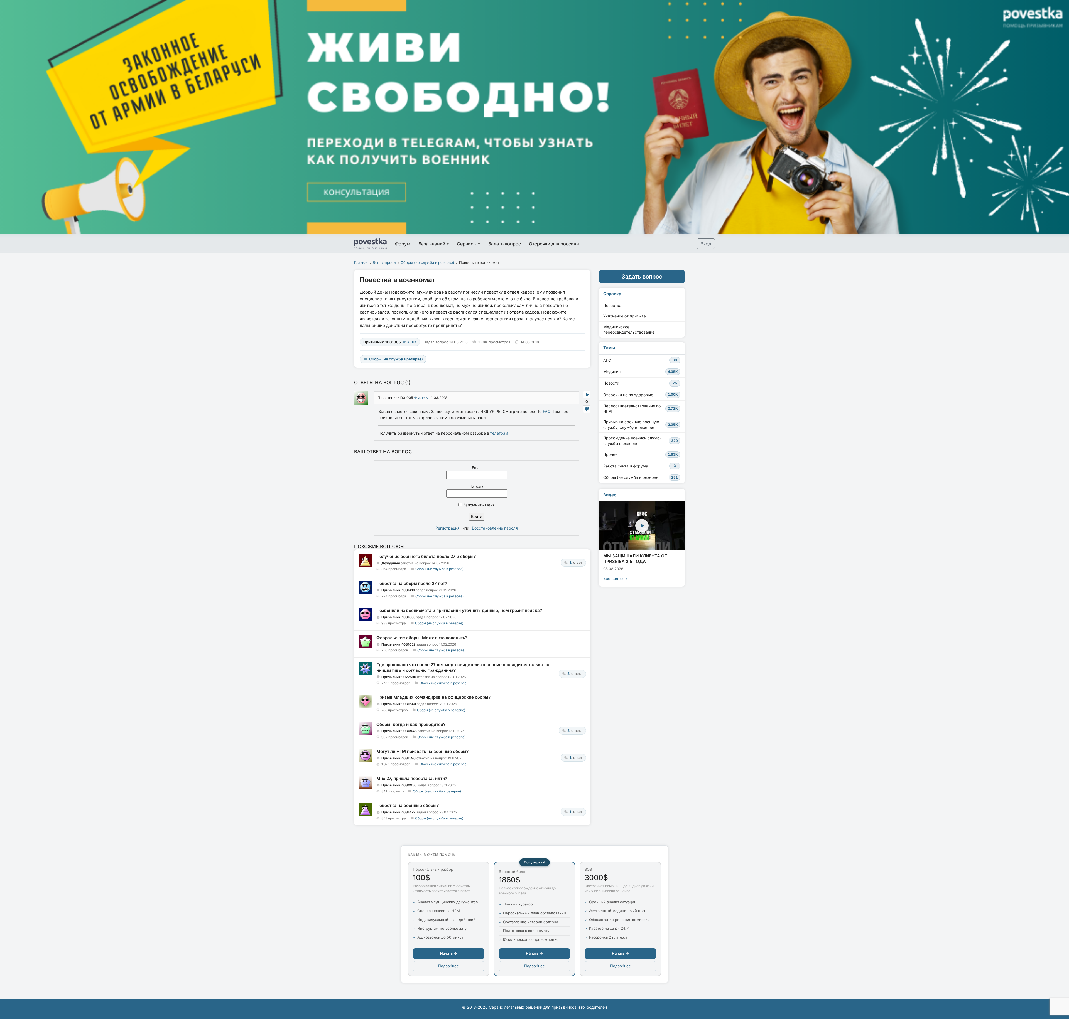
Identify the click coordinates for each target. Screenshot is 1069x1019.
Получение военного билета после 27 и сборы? (426, 556)
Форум (402, 244)
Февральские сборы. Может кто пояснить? (421, 637)
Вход (705, 244)
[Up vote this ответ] (586, 394)
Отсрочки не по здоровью (640, 394)
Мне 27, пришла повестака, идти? (411, 778)
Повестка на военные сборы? (407, 805)
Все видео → (615, 578)
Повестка (612, 305)
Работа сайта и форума (639, 466)
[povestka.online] (370, 244)
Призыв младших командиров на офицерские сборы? (433, 697)
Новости (640, 383)
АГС (640, 360)
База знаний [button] (431, 244)
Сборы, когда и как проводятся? (410, 724)
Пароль (476, 486)
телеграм (499, 433)
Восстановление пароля (495, 528)
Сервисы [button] (467, 244)
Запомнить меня (478, 505)
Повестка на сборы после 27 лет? (411, 583)
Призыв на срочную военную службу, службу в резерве (640, 424)
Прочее (640, 454)
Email (476, 467)
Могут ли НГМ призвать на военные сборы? (422, 751)
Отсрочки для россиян (554, 244)
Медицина (640, 371)
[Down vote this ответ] (586, 409)
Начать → (448, 953)
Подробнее (448, 966)
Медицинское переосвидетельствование (628, 329)
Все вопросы (384, 262)
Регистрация (447, 528)
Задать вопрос (504, 244)
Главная (361, 262)
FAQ (546, 411)
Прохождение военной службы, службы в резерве (640, 440)
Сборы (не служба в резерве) (427, 262)
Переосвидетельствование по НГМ (640, 408)
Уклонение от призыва (624, 316)
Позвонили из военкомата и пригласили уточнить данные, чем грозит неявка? (459, 610)
